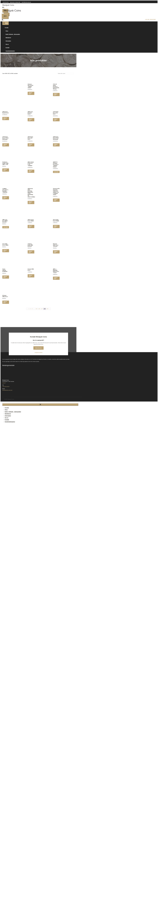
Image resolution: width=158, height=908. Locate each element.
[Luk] (40, 404)
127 (42, 308)
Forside (6, 27)
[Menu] (5, 16)
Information (8, 40)
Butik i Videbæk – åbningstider (13, 34)
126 (39, 308)
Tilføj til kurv (30, 93)
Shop (7, 30)
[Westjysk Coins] (12, 12)
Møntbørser (8, 37)
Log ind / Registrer (150, 19)
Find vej (3, 382)
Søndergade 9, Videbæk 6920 (15, 2)
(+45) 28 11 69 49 (6, 2)
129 (47, 308)
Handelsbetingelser (10, 50)
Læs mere (56, 171)
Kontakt (7, 47)
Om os (7, 44)
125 (36, 308)
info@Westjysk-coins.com (26, 2)
